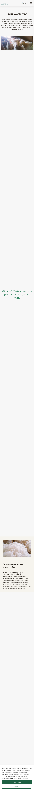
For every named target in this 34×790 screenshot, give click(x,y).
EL (25, 3)
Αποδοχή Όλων (17, 782)
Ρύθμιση (16, 787)
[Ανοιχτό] (31, 3)
